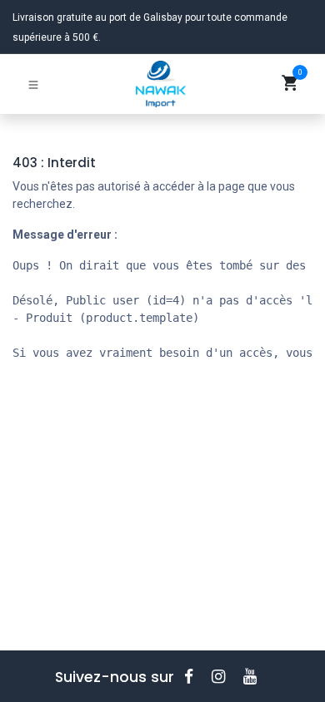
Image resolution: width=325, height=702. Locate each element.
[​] (194, 677)
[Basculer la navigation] (33, 84)
